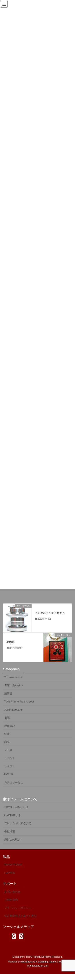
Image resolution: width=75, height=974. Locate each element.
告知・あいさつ (13, 685)
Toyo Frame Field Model (19, 701)
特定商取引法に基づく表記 (20, 915)
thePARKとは (12, 815)
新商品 (8, 693)
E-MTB (8, 774)
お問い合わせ (12, 891)
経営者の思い (12, 839)
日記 (7, 717)
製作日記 (9, 725)
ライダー (9, 766)
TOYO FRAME (13, 864)
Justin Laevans (13, 709)
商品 (7, 741)
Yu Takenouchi (13, 677)
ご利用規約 (11, 899)
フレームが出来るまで (17, 823)
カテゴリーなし (13, 782)
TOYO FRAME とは (16, 807)
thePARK (9, 872)
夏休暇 (10, 641)
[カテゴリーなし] (17, 617)
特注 (7, 733)
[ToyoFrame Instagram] (13, 936)
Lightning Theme (47, 961)
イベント (9, 758)
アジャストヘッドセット (50, 612)
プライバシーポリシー (17, 907)
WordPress (27, 961)
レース (8, 750)
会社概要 (9, 831)
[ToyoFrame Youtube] (21, 936)
